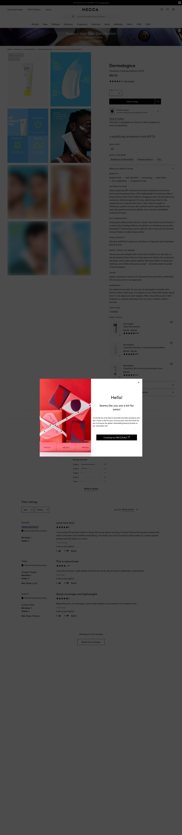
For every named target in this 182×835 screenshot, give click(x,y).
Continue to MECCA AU (115, 437)
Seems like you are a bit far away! (117, 407)
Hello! (116, 397)
